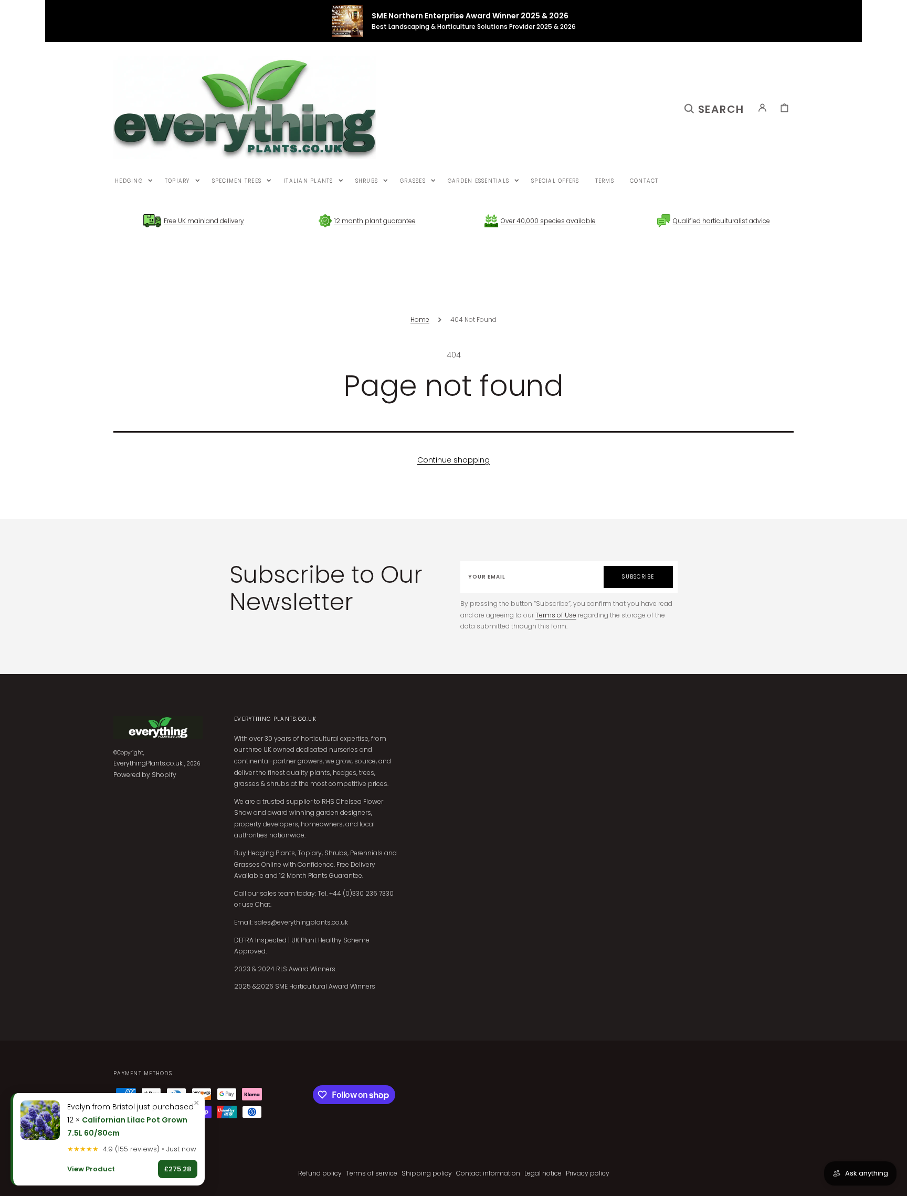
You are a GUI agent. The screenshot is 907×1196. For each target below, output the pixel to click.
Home (419, 319)
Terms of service (371, 1173)
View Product (91, 1169)
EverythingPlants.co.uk (148, 763)
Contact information (488, 1173)
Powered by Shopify (144, 774)
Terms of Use (555, 615)
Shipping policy (427, 1173)
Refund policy (320, 1173)
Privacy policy (587, 1173)
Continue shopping (453, 460)
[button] (714, 107)
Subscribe (638, 577)
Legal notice (543, 1173)
